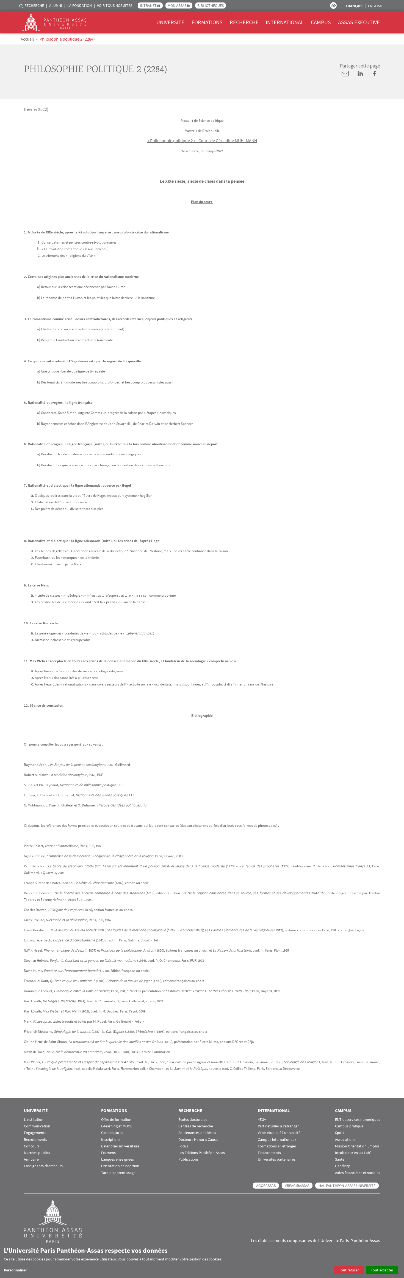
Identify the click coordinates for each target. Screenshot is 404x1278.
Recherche (34, 5)
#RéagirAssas (297, 1185)
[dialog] (202, 1260)
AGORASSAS (266, 1185)
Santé (339, 1159)
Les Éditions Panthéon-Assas (201, 1152)
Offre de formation (116, 1119)
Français (354, 5)
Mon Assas (177, 5)
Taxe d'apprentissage (118, 1172)
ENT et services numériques (357, 1119)
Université (170, 22)
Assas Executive (359, 22)
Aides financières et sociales (357, 1172)
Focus (183, 1146)
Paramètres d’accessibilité (333, 5)
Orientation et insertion (120, 1166)
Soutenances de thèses (197, 1132)
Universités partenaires (276, 1159)
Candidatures (112, 1132)
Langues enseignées (117, 1159)
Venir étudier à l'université (279, 1132)
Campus (321, 22)
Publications (188, 1159)
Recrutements (35, 1139)
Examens (108, 1152)
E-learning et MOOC (116, 1126)
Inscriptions (110, 1139)
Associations (345, 1139)
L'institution (33, 1119)
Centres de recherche (195, 1126)
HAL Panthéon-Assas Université (347, 1185)
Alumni (55, 5)
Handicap (342, 1166)
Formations (207, 22)
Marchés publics (37, 1152)
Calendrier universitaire (120, 1146)
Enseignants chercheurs (43, 1166)
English (375, 5)
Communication (37, 1126)
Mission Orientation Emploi (357, 1146)
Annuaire (31, 1159)
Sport (339, 1132)
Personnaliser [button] (15, 1270)
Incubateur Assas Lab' (353, 1152)
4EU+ (262, 1119)
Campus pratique (349, 1126)
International (285, 22)
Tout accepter (382, 1270)
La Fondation (79, 5)
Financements (269, 1152)
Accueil (27, 39)
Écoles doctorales (192, 1119)
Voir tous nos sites (114, 5)
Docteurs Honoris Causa (198, 1139)
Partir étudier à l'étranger (278, 1126)
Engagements (35, 1132)
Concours (32, 1146)
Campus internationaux (277, 1139)
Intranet (148, 5)
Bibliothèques (210, 5)
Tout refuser (349, 1270)
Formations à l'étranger (277, 1146)
